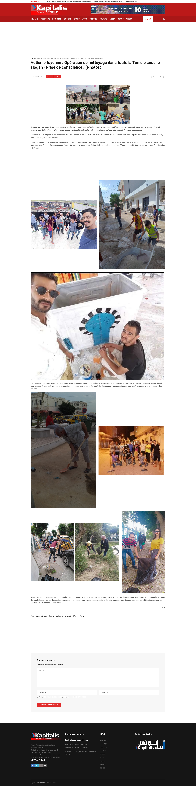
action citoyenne (42, 616)
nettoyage (60, 616)
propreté (68, 616)
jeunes (52, 616)
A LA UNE (103, 740)
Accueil (33, 58)
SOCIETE (49, 76)
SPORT (102, 754)
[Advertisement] (92, 165)
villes (82, 616)
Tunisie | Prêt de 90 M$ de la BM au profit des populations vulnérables (105, 2)
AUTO (102, 758)
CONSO (102, 768)
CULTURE (103, 761)
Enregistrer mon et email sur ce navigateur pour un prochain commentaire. (62, 697)
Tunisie (57, 76)
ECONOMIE (104, 747)
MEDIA (102, 765)
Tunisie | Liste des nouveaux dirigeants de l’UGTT (67, 2)
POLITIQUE (103, 744)
